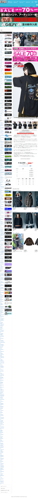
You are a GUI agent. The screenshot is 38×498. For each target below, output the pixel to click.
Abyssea (6, 123)
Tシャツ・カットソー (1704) (2, 35)
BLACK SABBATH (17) (1, 304)
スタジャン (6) (1, 67)
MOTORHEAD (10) (2, 400)
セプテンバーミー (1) (2, 227)
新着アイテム (10, 2)
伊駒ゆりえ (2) (1, 185)
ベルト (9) (1, 91)
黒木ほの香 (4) (1, 200)
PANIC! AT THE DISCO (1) (2, 415)
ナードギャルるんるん (8, 220)
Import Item (6, 294)
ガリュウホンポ (7, 258)
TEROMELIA (6, 269)
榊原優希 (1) (2, 208)
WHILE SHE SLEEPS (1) (2, 481)
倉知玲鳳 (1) (2, 198)
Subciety (6, 50)
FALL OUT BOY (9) (1, 347)
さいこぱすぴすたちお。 (8, 133)
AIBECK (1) (1, 122)
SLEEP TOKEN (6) (1, 451)
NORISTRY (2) (1, 154)
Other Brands (6, 297)
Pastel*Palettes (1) (2, 156)
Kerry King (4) (2, 361)
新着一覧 (35, 6)
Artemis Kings (6, 130)
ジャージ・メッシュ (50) (2, 47)
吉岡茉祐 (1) (2, 266)
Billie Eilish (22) (1, 302)
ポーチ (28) (1, 90)
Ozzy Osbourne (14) (1, 412)
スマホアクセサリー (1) (2, 111)
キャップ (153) (1, 78)
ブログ (32, 2)
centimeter (6, 112)
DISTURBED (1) (2, 337)
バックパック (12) (2, 93)
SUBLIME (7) (2, 463)
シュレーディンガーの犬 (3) (2, 217)
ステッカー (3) (1, 117)
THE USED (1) (1, 479)
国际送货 (24, 133)
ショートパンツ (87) (2, 49)
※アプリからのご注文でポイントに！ (19, 27)
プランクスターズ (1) (2, 256)
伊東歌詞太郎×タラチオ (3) (2, 187)
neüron (6, 171)
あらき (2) (1, 181)
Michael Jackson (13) (2, 389)
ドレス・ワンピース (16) (2, 76)
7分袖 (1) (1, 52)
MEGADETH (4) (2, 385)
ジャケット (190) (1, 65)
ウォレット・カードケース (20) (2, 95)
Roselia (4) (1, 163)
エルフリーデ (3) (2, 189)
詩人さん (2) (2, 215)
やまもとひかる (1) (2, 265)
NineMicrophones (7, 154)
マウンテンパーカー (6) (2, 73)
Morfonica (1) (2, 152)
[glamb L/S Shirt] (18, 199)
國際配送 (28, 133)
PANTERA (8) (2, 417)
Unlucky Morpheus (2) (2, 177)
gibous (5, 95)
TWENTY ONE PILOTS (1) (2, 475)
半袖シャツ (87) (1, 40)
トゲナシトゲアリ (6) (2, 243)
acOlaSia (6, 287)
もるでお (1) (2, 263)
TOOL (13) (1, 473)
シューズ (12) (2, 97)
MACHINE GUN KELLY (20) (2, 378)
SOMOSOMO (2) (2, 170)
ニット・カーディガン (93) (2, 57)
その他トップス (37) (2, 71)
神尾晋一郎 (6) (1, 191)
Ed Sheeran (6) (2, 339)
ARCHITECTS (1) (2, 280)
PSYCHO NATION (7, 57)
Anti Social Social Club (8, 283)
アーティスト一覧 (21, 2)
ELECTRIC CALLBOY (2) (2, 341)
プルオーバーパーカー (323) (2, 62)
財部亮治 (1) (2, 230)
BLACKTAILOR (7, 109)
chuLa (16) (1, 130)
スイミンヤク (6, 265)
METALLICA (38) (2, 387)
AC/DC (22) (1, 277)
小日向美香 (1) (1, 205)
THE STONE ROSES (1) (2, 459)
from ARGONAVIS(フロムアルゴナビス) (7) (2, 142)
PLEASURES (6, 311)
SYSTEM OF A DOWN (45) (2, 466)
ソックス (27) (2, 98)
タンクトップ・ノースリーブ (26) (2, 38)
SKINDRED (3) (1, 448)
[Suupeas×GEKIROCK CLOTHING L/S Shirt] (18, 242)
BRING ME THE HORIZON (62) (1, 312)
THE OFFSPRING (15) (2, 471)
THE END (6, 178)
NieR (5, 224)
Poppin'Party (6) (2, 158)
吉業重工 (6, 116)
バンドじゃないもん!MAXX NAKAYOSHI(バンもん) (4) (2, 251)
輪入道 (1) (1, 269)
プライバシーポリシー (4, 492)
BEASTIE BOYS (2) (1, 297)
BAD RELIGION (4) (2, 295)
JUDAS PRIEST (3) (1, 360)
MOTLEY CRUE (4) (1, 398)
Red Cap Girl (6, 67)
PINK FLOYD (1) (2, 425)
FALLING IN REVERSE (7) (2, 345)
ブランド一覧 (15, 2)
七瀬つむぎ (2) (1, 246)
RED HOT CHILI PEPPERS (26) (1, 438)
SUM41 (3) (1, 464)
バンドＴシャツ (28, 2)
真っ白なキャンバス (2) (2, 258)
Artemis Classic (7, 126)
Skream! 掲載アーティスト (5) (2, 168)
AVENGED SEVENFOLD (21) (2, 288)
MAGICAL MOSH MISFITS (8, 85)
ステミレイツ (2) (2, 225)
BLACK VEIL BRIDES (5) (2, 307)
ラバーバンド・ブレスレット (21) (2, 105)
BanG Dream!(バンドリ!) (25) (2, 128)
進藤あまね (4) (1, 220)
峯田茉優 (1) (2, 262)
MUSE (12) (1, 401)
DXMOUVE (6, 164)
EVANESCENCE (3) (2, 343)
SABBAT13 (6, 157)
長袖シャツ (20, 132)
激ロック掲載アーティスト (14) (2, 202)
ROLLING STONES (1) (2, 443)
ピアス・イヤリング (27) (2, 100)
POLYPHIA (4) (2, 426)
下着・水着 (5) (1, 108)
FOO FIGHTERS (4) (1, 349)
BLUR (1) (1, 309)
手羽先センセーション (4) (2, 239)
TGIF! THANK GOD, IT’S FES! (8, 186)
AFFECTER (6, 304)
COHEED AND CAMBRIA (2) (2, 323)
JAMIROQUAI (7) (2, 358)
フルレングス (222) (2, 51)
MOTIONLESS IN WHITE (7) (2, 395)
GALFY (6, 36)
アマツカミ (6, 140)
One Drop (6, 168)
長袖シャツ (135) (1, 43)
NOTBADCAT (6, 150)
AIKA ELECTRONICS (7, 210)
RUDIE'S (6, 78)
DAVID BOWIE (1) (1, 327)
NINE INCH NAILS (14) (1, 407)
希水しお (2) (2, 194)
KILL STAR (6, 102)
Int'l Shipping (19, 133)
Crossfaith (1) (2, 131)
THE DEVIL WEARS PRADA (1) (1, 334)
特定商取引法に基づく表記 (5, 490)
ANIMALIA (6, 262)
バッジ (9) (1, 109)
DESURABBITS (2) (2, 136)
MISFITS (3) (2, 391)
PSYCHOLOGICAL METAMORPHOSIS (7, 276)
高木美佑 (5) (2, 229)
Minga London (7, 105)
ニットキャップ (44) (2, 83)
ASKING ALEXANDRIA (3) (2, 282)
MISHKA (6, 248)
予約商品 (24, 132)
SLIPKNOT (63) (1, 453)
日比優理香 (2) (1, 254)
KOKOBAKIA (6, 189)
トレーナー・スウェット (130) (2, 54)
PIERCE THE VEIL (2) (2, 423)
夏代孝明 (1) (2, 244)
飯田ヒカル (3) (1, 183)
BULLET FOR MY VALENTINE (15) (2, 315)
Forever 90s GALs (7, 217)
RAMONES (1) (1, 435)
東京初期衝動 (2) (2, 241)
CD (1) (1, 118)
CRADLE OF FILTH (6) (2, 325)
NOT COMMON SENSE (8, 290)
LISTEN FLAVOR (7, 64)
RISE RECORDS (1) (1, 441)
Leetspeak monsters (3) (2, 147)
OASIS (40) (1, 410)
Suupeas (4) (2, 222)
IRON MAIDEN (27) (2, 356)
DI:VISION (6, 234)
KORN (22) (1, 369)
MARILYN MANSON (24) (1, 383)
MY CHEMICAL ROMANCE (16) (1, 404)
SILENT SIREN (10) (1, 165)
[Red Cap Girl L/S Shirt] (29, 242)
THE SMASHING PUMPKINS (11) (2, 456)
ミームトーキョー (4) (2, 260)
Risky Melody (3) (2, 162)
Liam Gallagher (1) (2, 373)
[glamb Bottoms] (29, 220)
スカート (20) (2, 74)
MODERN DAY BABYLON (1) (2, 393)
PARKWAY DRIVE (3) (1, 421)
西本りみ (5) (2, 249)
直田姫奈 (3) (2, 223)
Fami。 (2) (1, 139)
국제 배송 (32, 133)
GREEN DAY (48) (2, 352)
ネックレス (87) (1, 87)
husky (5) (1, 145)
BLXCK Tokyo (6, 231)
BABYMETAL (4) (2, 125)
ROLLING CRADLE (7, 196)
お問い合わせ (3, 488)
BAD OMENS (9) (2, 293)
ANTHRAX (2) (2, 278)
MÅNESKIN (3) (1, 380)
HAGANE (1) (2, 144)
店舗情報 (35, 2)
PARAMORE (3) (2, 419)
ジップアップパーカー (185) (2, 59)
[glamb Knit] (18, 220)
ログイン (20, 6)
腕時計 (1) (1, 103)
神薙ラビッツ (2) (2, 193)
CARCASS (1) (2, 318)
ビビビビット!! (7, 213)
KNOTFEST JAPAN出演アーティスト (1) (2, 367)
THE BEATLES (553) (1, 299)
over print (6, 40)
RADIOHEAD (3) (2, 428)
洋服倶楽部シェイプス (8, 203)
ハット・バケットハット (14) (2, 81)
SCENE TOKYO (7, 43)
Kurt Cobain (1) (2, 371)
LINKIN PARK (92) (2, 375)
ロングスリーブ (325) (2, 45)
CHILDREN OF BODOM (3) (2, 320)
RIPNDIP (6, 81)
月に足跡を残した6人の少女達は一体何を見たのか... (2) (2, 234)
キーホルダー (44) (2, 115)
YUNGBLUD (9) (2, 483)
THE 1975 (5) (2, 273)
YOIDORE (6, 74)
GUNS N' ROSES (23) (2, 354)
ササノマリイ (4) (2, 210)
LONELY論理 (6, 241)
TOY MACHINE (7, 88)
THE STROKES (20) (1, 461)
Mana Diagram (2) (2, 150)
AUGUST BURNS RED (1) (2, 285)
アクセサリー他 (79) (2, 113)
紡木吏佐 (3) (2, 237)
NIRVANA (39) (1, 409)
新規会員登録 (28, 6)
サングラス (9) (1, 85)
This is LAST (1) (2, 175)
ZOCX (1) (1, 178)
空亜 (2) (1, 197)
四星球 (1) (1, 221)
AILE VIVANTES (7, 227)
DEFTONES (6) (2, 332)
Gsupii (5, 175)
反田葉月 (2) (2, 231)
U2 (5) (1, 477)
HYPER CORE (7, 255)
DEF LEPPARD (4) (2, 330)
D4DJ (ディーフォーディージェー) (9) (2, 133)
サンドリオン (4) (2, 213)
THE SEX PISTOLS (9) (2, 446)
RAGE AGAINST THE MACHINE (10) (1, 432)
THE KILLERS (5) (2, 363)
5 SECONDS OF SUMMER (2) (2, 275)
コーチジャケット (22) (2, 69)
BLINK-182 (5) (2, 308)
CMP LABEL (6, 147)
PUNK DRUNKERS (7, 71)
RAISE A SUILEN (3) (1, 160)
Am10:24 (6, 161)
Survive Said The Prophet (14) (2, 172)
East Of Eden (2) (2, 138)
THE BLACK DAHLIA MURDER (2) (2, 468)
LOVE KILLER (6, 272)
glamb (31, 132)
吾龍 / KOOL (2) (2, 207)
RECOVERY (6, 119)
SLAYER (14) (2, 449)
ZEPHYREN (6, 280)
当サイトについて (3, 486)
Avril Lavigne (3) (2, 291)
